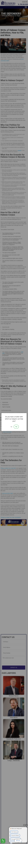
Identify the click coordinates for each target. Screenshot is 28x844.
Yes (16, 426)
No (11, 426)
